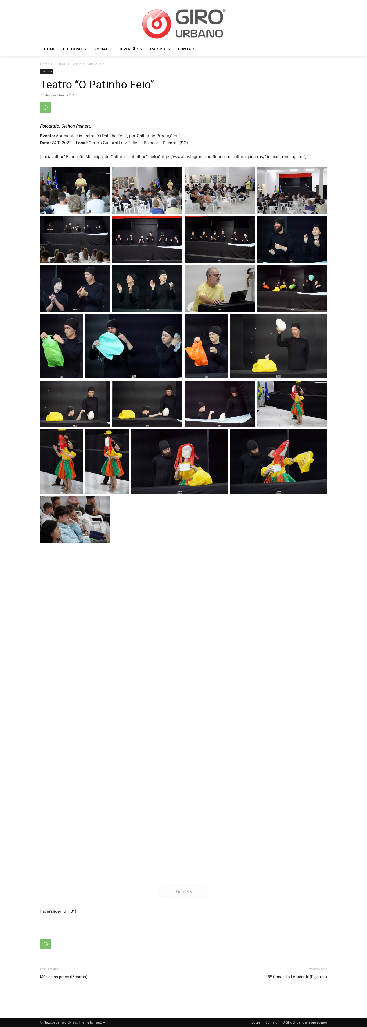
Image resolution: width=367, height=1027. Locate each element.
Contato (271, 1022)
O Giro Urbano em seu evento (304, 1022)
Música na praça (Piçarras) (63, 976)
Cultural (60, 63)
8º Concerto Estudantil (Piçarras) (297, 976)
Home (44, 63)
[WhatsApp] (45, 107)
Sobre (255, 1022)
